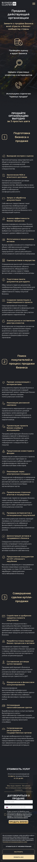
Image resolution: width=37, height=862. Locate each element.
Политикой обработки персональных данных (18, 816)
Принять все (18, 857)
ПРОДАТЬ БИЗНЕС (18, 822)
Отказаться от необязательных (18, 846)
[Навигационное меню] (33, 4)
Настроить (18, 852)
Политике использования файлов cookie (15, 842)
